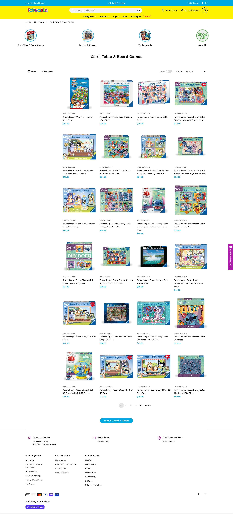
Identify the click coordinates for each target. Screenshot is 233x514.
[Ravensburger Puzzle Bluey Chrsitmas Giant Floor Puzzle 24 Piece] (191, 256)
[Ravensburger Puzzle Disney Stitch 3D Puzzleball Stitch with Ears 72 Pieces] (153, 200)
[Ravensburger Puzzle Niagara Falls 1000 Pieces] (153, 256)
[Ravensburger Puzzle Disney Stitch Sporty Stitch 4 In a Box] (116, 146)
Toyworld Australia (41, 501)
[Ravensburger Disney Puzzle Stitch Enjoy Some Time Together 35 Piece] (191, 146)
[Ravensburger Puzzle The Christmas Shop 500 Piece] (116, 313)
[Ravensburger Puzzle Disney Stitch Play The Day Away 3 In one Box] (191, 93)
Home (28, 22)
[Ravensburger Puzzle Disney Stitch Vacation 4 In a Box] (191, 200)
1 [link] (121, 405)
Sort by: (179, 71)
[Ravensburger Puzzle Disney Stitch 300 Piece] (191, 313)
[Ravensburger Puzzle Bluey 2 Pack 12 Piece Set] (153, 366)
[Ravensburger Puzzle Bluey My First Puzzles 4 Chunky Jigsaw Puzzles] (153, 146)
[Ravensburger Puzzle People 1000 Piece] (153, 93)
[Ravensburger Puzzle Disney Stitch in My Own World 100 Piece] (116, 256)
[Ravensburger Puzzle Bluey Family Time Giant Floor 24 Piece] (79, 146)
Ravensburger (69, 114)
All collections (40, 22)
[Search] (138, 10)
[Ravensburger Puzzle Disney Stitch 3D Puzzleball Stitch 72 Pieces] (79, 366)
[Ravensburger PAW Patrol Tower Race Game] (79, 93)
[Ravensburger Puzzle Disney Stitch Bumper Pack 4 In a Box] (116, 200)
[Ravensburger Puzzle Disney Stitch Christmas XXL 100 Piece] (153, 313)
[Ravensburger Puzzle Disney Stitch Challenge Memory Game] (79, 256)
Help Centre (193, 3)
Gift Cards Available (116, 3)
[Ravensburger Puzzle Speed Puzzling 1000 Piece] (116, 93)
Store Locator (169, 441)
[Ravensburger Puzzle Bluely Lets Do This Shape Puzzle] (79, 200)
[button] (230, 257)
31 (141, 405)
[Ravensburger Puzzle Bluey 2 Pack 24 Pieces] (79, 313)
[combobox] (105, 10)
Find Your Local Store (34, 3)
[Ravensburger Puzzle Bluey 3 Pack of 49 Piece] (116, 366)
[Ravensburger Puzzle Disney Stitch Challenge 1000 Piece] (191, 366)
